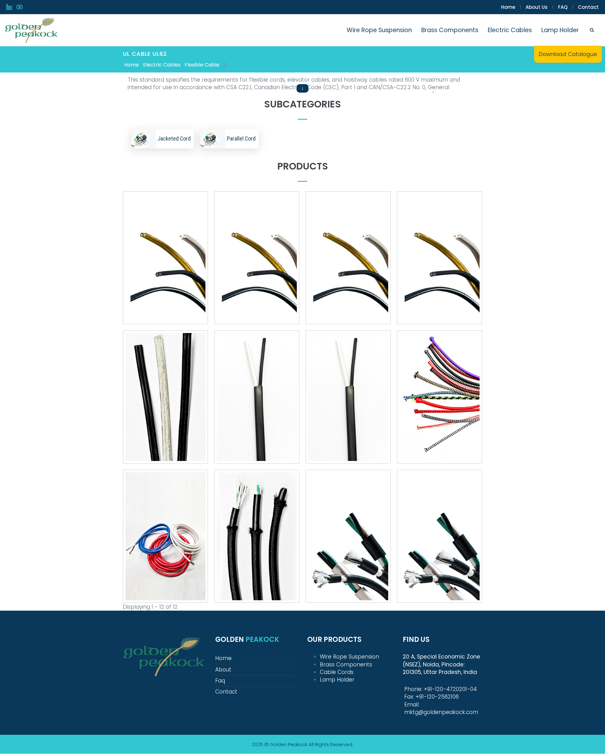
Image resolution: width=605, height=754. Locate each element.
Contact (588, 7)
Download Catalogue (568, 54)
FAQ (563, 7)
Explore (165, 265)
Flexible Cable (202, 64)
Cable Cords (337, 672)
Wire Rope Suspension (379, 30)
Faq (220, 680)
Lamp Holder (560, 30)
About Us (537, 7)
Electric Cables (510, 30)
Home (508, 7)
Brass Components (449, 30)
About (223, 669)
